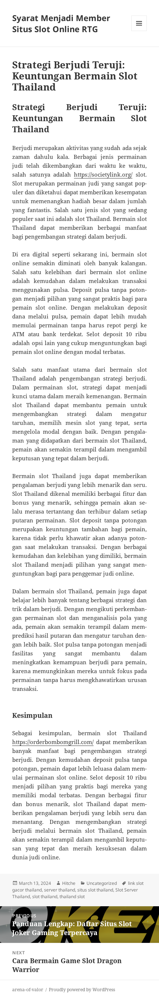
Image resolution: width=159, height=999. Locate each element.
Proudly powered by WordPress (82, 989)
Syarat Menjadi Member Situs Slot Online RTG (61, 23)
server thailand (59, 890)
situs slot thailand (95, 890)
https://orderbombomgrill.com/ (53, 742)
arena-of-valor (27, 989)
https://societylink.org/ (103, 174)
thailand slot (72, 896)
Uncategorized (102, 883)
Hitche (68, 883)
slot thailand (44, 896)
